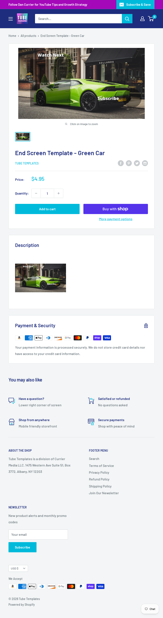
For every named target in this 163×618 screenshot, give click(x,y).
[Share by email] (145, 163)
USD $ (14, 568)
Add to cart (47, 209)
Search (94, 459)
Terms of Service (101, 466)
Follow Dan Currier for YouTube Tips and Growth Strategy (47, 4)
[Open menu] (10, 19)
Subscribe (22, 547)
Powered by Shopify (21, 604)
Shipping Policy (100, 486)
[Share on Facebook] (121, 163)
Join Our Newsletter (104, 493)
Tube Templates (27, 163)
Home (12, 36)
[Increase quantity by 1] (58, 193)
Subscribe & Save (138, 4)
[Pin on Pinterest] (129, 163)
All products (28, 36)
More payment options (115, 219)
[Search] (127, 18)
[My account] (142, 18)
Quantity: (22, 193)
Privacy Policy (99, 472)
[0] (151, 18)
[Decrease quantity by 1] (36, 193)
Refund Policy (99, 479)
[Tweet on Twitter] (137, 163)
